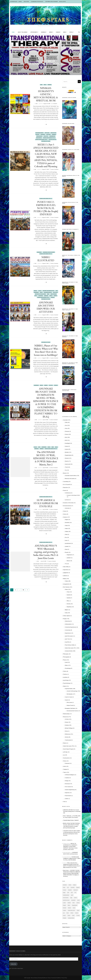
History (42, 39)
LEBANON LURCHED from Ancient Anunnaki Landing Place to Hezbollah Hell (71, 811)
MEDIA (64, 32)
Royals (66, 552)
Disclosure (36, 37)
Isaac (66, 540)
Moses (68, 560)
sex (64, 755)
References (46, 41)
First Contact (68, 786)
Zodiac (66, 798)
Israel (66, 662)
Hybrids (48, 39)
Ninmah (49, 84)
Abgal (35, 290)
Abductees (67, 621)
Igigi (71, 897)
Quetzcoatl (67, 464)
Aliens (66, 589)
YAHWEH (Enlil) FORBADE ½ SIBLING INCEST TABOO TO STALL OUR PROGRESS (72, 858)
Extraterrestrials (57, 37)
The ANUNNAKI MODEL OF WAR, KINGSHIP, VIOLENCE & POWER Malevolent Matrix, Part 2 (45, 458)
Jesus (78, 900)
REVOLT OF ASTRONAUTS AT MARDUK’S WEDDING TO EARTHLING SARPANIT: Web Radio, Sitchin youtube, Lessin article (70, 846)
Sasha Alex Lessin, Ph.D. (40, 43)
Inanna (66, 446)
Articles (47, 132)
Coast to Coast (68, 697)
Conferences (68, 492)
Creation (67, 777)
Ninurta (67, 461)
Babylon (77, 887)
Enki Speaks (69, 694)
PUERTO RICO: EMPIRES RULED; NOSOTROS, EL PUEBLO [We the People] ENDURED (46, 208)
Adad (66, 525)
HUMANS (58, 32)
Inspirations (66, 569)
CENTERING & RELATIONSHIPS (51, 1)
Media (52, 39)
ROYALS (71, 32)
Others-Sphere (66, 615)
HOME (13, 32)
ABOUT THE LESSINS (22, 32)
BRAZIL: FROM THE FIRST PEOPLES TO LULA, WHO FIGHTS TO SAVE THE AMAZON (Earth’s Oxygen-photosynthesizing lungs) (46, 56)
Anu (57, 290)
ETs (75, 892)
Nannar (78, 902)
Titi (66, 563)
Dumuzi (66, 434)
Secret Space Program (68, 749)
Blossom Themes (47, 977)
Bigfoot (67, 609)
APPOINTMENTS (34, 32)
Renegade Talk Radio (70, 708)
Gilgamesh (69, 554)
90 (24, 589)
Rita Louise (69, 702)
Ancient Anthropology (36, 35)
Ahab (66, 534)
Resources (39, 137)
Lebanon (65, 575)
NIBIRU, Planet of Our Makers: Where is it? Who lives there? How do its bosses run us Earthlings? (46, 350)
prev (19, 54)
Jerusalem (73, 900)
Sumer (64, 915)
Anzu (41, 292)
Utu (66, 470)
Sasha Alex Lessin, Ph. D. (56, 41)
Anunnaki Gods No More (55, 35)
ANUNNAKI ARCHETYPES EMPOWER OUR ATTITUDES (46, 307)
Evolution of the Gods (68, 502)
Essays (37, 134)
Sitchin (50, 43)
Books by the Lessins (70, 478)
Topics (64, 772)
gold (72, 895)
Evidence (49, 37)
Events (64, 490)
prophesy (65, 677)
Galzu (66, 612)
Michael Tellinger (69, 728)
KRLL (68, 600)
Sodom (76, 912)
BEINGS (50, 32)
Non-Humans (31, 41)
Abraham (67, 522)
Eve (66, 537)
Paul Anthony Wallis (69, 645)
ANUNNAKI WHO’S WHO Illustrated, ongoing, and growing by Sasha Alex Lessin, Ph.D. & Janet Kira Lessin (45, 552)
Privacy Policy (64, 977)
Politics (46, 136)
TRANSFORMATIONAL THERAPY (71, 820)
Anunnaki (45, 35)
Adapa (66, 531)
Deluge (66, 780)
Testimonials (68, 740)
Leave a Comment (54, 169)
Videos (54, 43)
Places (64, 659)
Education (43, 37)
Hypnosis (67, 792)
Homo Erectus (65, 897)
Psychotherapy (66, 683)
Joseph (66, 546)
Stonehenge (68, 668)
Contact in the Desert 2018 (73, 495)
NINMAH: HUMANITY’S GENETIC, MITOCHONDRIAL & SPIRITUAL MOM (46, 94)
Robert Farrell (70, 705)
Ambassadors (68, 624)
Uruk (64, 801)
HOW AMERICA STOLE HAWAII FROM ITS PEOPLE (46, 503)
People (64, 618)
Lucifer (64, 902)
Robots (65, 743)
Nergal (64, 905)
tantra (64, 766)
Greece (64, 511)
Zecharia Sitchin (46, 141)
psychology (66, 680)
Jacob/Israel (68, 543)
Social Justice (52, 139)
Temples (65, 769)
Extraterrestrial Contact (72, 710)
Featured (67, 763)
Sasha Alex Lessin (71, 910)
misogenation (58, 39)
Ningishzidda (68, 455)
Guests (66, 700)
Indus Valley (66, 566)
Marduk (46, 295)
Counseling (65, 481)
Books (30, 37)
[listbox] (45, 55)
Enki (41, 84)
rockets (64, 910)
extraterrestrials (66, 895)
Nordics (68, 603)
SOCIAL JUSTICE (62, 1)
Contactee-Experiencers (70, 627)
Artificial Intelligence (70, 774)
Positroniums (68, 795)
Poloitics (65, 674)
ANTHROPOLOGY (13, 1)
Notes (66, 731)
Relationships (66, 713)
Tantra (69, 915)
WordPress (58, 977)
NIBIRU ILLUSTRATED (45, 259)
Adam (66, 528)
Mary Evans (66, 870)
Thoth (66, 467)
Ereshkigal (67, 443)
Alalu (40, 290)
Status (51, 385)
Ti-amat (78, 915)
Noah (66, 549)
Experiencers (68, 633)
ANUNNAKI (43, 32)
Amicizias (67, 508)
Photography (66, 656)
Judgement (65, 572)
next (71, 54)
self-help (65, 752)
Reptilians (69, 606)
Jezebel (68, 557)
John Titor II (67, 639)
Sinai (67, 912)
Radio (64, 686)
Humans (54, 134)
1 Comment (54, 103)
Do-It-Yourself (66, 484)
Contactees (67, 630)
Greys (68, 591)
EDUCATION (26, 1)
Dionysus (67, 431)
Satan (78, 910)
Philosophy (39, 41)
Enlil (45, 84)
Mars (73, 902)
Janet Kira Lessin (69, 636)
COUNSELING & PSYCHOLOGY (37, 1)
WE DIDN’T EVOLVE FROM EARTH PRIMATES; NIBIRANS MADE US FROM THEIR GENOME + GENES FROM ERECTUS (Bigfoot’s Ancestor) (71, 873)
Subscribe (13, 964)
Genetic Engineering (33, 39)
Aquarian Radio (39, 132)
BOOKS (20, 1)
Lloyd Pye (67, 642)
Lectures (67, 499)
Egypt (64, 892)
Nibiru (55, 295)
